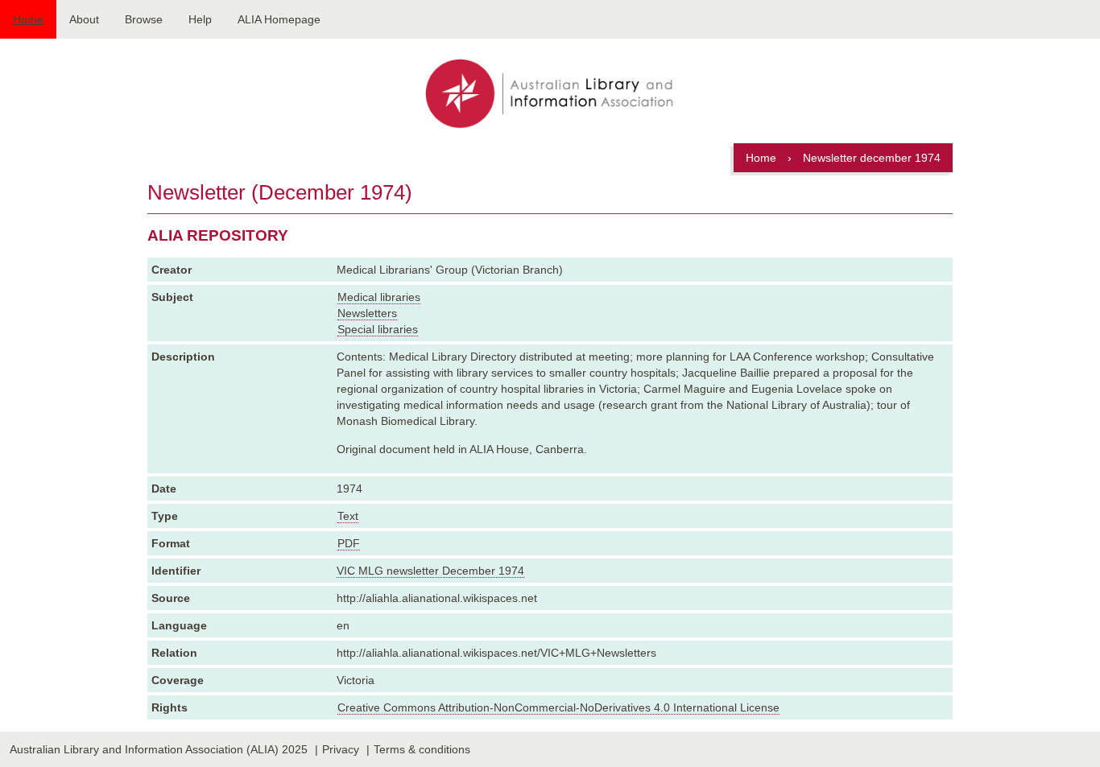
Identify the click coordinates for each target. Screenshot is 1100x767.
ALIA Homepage (279, 19)
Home (28, 19)
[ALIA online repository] (549, 95)
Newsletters (367, 313)
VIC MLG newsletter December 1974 (430, 570)
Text (347, 515)
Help (200, 19)
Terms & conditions (422, 749)
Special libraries (377, 329)
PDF (348, 543)
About (84, 19)
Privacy (340, 749)
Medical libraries (378, 297)
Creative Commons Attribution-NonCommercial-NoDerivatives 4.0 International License (558, 707)
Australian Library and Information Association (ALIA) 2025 (159, 749)
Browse (144, 19)
